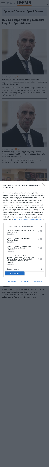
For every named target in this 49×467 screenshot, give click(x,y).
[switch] (40, 231)
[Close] (44, 186)
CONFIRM (14, 273)
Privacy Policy (37, 281)
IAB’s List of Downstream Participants (27, 219)
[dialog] (24, 233)
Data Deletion (12, 281)
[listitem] (24, 226)
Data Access (24, 281)
